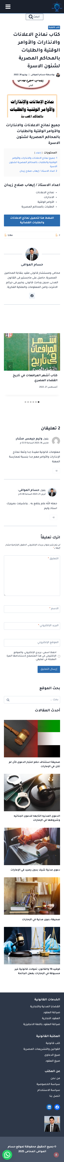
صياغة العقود (51, 1012)
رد (56, 470)
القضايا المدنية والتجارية (45, 1006)
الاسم (54, 608)
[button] (7, 1155)
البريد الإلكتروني (48, 625)
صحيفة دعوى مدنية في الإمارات (41, 919)
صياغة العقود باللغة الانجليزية (41, 1024)
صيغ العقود (52, 1061)
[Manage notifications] (56, 1154)
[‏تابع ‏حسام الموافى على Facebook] (32, 296)
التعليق (53, 558)
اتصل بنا (54, 1096)
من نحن (55, 1078)
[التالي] (10, 366)
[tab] (38, 402)
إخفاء (38, 153)
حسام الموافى (29, 490)
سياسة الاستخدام (48, 1090)
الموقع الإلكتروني (48, 642)
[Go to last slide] (54, 366)
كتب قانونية (54, 27)
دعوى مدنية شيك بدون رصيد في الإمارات (35, 870)
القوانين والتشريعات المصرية (41, 1049)
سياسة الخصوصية (48, 1084)
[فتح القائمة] (7, 6)
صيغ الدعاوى (52, 1055)
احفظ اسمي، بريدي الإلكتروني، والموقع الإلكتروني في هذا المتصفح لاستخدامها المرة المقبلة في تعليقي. (31, 656)
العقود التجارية (51, 1018)
